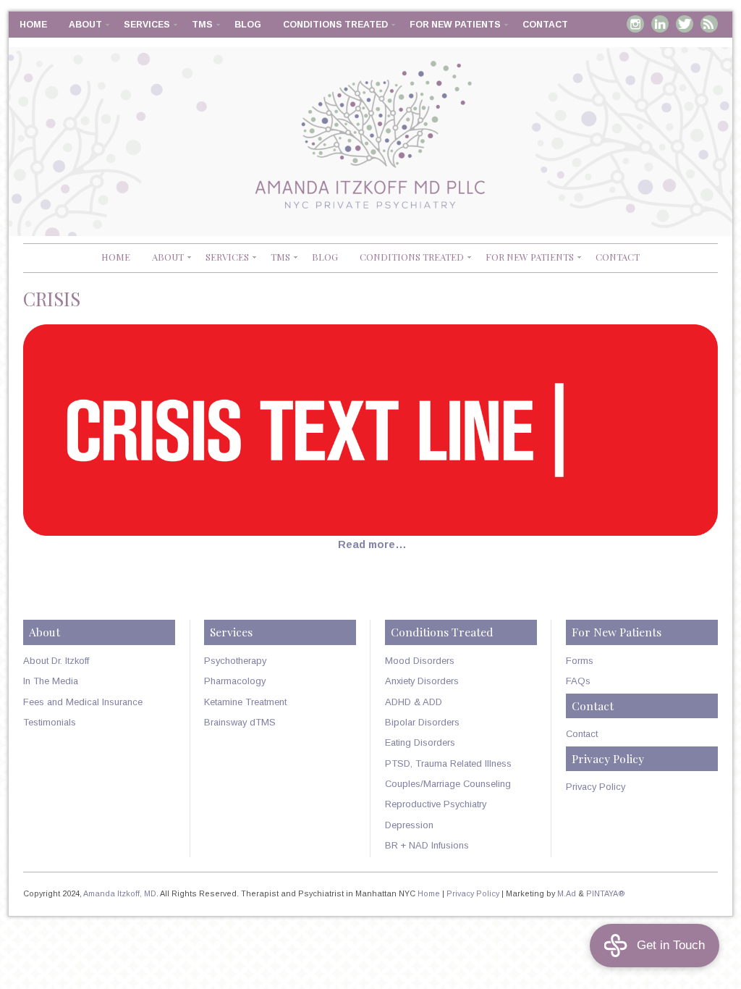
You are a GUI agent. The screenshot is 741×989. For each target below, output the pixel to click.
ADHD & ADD (413, 701)
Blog (247, 25)
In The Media (50, 681)
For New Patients (455, 25)
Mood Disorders (419, 660)
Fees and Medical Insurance (83, 701)
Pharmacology (235, 681)
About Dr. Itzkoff (56, 660)
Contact (545, 25)
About (85, 25)
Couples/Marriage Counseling (448, 783)
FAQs (578, 681)
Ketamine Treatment (245, 701)
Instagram (635, 24)
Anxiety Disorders (422, 681)
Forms (579, 660)
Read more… (372, 544)
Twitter (684, 24)
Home (33, 25)
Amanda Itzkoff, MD (119, 893)
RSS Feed (709, 24)
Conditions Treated (335, 25)
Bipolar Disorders (422, 722)
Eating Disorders (420, 742)
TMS (202, 25)
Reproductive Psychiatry (435, 804)
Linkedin (660, 24)
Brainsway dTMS (240, 722)
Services (147, 25)
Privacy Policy (595, 786)
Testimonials (49, 722)
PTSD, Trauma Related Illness (448, 763)
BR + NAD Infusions (427, 845)
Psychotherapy (235, 660)
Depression (409, 825)
